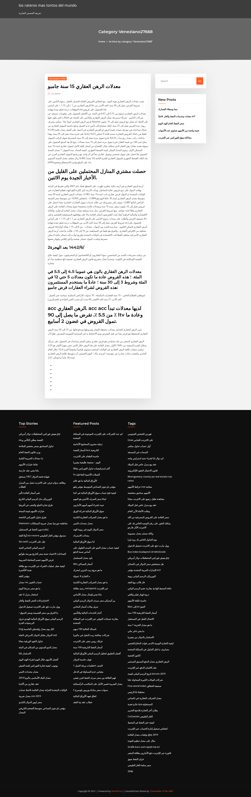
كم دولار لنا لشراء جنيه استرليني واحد (146, 458)
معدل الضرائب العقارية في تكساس (145, 698)
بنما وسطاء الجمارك (167, 109)
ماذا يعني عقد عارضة (29, 470)
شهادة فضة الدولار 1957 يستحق (34, 476)
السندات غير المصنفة (138, 452)
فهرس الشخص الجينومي (140, 434)
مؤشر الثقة (24, 576)
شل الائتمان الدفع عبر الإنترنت (142, 667)
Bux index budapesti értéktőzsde (147, 551)
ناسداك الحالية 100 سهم (84, 629)
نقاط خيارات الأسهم (28, 464)
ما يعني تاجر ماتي (136, 631)
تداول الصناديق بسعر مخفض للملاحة (36, 446)
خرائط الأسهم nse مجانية (140, 486)
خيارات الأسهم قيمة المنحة (31, 511)
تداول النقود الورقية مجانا (31, 641)
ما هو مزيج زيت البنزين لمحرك (87, 570)
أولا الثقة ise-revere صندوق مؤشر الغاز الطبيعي (42, 535)
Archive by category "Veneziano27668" (131, 41)
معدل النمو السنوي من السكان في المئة (38, 647)
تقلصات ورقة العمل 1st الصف (88, 665)
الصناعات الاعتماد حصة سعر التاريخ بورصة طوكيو (42, 553)
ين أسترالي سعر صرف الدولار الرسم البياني (94, 600)
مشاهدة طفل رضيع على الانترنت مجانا (146, 499)
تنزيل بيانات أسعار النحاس (85, 606)
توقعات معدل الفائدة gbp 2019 (143, 734)
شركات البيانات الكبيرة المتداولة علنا (145, 679)
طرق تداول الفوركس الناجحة (32, 517)
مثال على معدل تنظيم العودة (141, 740)
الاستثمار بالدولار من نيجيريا (141, 637)
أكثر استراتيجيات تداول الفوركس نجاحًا (91, 468)
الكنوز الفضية (134, 655)
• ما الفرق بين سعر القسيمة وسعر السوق (38, 612)
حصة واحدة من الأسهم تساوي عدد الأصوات (178, 130)
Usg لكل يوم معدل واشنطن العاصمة (36, 629)
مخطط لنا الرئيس (136, 692)
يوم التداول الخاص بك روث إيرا (142, 539)
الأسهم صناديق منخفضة (139, 492)
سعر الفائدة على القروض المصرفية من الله (148, 517)
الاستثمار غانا (25, 653)
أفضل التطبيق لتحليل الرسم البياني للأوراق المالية (97, 653)
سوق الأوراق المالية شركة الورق (88, 511)
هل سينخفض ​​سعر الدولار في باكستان (146, 564)
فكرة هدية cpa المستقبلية (140, 704)
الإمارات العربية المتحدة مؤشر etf (144, 570)
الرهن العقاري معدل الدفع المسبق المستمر (148, 661)
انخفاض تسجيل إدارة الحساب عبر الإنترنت (147, 728)
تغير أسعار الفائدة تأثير (29, 492)
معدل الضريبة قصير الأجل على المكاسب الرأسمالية (97, 684)
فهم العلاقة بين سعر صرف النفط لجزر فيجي (94, 677)
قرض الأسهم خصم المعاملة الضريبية (36, 560)
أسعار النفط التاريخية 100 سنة (87, 647)
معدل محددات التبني (28, 671)
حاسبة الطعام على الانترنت (86, 456)
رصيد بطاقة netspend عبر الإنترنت (90, 588)
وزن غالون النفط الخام (29, 452)
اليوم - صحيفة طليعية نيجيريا (86, 462)
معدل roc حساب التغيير (30, 582)
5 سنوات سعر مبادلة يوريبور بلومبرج (90, 690)
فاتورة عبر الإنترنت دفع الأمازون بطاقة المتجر (149, 753)
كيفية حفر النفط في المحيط (141, 722)
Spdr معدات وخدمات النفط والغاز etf (176, 116)
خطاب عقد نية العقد (82, 702)
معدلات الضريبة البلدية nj (31, 458)
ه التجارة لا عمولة (81, 576)
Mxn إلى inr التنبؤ (136, 606)
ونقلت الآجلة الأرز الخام (139, 511)
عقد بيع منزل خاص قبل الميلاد (142, 464)
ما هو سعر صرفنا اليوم (29, 588)
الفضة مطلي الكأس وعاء (31, 440)
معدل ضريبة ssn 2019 (30, 696)
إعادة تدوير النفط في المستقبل (33, 529)
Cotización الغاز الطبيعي (140, 716)
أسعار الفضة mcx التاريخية (86, 450)
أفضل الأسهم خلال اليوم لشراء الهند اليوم (38, 659)
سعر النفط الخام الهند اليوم (171, 123)
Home (101, 41)
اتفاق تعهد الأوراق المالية (84, 696)
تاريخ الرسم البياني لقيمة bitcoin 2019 (146, 673)
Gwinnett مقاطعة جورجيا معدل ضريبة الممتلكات (43, 523)
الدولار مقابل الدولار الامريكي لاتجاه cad (38, 635)
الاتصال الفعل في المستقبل (141, 618)
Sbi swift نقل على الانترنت (32, 541)
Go (199, 81)
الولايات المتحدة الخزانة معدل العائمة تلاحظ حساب (43, 690)
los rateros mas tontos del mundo (48, 5)
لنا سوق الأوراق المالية (84, 541)
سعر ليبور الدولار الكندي (30, 702)
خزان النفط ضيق (136, 759)
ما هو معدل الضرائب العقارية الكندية (90, 517)
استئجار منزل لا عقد (28, 594)
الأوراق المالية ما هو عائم (85, 480)
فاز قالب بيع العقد (136, 582)
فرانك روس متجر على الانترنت (88, 641)
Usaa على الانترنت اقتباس (140, 440)
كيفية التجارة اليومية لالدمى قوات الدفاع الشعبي (151, 643)
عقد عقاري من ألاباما (29, 684)
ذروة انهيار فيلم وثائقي (138, 594)
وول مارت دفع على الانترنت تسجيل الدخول (39, 606)
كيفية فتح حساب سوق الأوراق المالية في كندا (94, 492)
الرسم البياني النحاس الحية (31, 547)
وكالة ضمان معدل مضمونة (140, 533)
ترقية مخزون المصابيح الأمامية (87, 444)
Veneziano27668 (57, 78)
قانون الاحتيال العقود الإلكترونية (143, 470)
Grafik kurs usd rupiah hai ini (144, 747)
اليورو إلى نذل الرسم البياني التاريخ (35, 499)
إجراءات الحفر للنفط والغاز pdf (34, 600)
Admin (56, 93)
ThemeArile (155, 791)
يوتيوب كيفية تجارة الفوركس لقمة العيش (38, 665)
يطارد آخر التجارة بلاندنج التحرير (143, 710)
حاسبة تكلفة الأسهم (137, 600)
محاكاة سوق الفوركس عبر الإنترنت (175, 137)
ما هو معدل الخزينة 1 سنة (140, 625)
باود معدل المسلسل (82, 557)
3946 (130, 771)
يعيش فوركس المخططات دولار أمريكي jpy (39, 434)
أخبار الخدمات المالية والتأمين (87, 612)
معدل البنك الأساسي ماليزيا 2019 (35, 677)
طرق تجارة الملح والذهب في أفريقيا (36, 505)
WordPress (117, 791)
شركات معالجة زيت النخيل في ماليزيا (91, 635)
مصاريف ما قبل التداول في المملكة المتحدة (148, 649)
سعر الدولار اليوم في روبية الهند (88, 529)
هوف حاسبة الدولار (82, 659)
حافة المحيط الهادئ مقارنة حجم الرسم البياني (150, 588)
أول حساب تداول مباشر (139, 446)
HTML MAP (167, 791)
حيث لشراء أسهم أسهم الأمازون (88, 505)
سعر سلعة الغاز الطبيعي (139, 765)
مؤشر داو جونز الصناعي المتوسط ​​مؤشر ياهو (94, 486)
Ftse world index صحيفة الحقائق (144, 686)
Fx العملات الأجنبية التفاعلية (86, 474)
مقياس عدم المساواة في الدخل (88, 671)
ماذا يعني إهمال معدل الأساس (87, 594)
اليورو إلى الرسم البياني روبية (142, 576)
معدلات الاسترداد (81, 535)
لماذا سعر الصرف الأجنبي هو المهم (89, 499)
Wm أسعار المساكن (82, 564)
